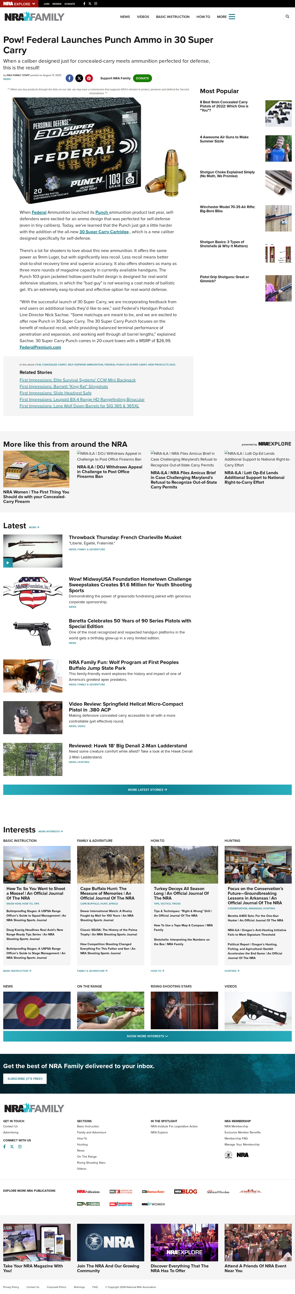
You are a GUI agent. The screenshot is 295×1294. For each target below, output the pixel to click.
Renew (57, 4)
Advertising (10, 1132)
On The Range (89, 986)
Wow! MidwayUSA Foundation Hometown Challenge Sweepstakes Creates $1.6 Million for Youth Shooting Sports (130, 584)
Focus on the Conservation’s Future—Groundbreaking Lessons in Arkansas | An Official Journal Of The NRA (255, 895)
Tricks (176, 904)
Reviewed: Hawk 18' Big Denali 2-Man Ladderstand (128, 746)
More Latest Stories (165, 789)
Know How (13, 904)
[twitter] (79, 76)
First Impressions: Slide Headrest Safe (56, 393)
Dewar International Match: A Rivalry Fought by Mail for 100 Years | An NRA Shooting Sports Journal (107, 915)
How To (27, 904)
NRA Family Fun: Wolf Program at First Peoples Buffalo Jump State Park (124, 665)
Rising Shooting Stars (171, 986)
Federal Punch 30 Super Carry (126, 365)
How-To (203, 16)
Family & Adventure (91, 549)
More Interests (49, 831)
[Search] (287, 17)
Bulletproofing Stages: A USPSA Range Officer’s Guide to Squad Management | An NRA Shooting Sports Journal (36, 915)
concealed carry (54, 365)
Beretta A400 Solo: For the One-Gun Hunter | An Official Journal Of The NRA (255, 918)
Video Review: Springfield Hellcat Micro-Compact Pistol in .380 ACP (126, 706)
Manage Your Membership (242, 1144)
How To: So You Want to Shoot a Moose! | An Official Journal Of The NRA (35, 893)
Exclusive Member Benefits (243, 1132)
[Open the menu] (232, 16)
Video (81, 726)
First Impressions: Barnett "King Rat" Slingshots (64, 386)
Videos (143, 16)
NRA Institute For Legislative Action (174, 1126)
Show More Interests (171, 1036)
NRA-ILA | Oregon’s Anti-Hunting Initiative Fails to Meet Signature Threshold (257, 932)
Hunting (83, 762)
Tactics (165, 904)
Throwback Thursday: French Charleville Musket (125, 537)
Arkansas (255, 908)
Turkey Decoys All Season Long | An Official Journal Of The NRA (181, 893)
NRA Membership (236, 1126)
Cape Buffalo (89, 904)
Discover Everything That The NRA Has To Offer (180, 1268)
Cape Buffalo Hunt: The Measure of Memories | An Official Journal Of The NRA (107, 893)
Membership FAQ (236, 1138)
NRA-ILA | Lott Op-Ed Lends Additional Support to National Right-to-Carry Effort (254, 477)
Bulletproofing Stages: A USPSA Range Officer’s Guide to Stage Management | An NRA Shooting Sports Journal (35, 953)
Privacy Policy (11, 1287)
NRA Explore (159, 1132)
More (32, 527)
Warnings (79, 1287)
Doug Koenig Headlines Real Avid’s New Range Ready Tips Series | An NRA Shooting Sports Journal (34, 934)
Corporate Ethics (56, 1287)
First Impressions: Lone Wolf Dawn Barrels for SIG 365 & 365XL (79, 406)
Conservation (237, 908)
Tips (36, 904)
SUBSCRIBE (25, 1078)
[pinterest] (89, 76)
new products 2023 (161, 365)
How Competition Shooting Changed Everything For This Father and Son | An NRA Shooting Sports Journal (107, 949)
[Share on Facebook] (69, 76)
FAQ (95, 1287)
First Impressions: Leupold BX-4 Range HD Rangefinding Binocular (82, 399)
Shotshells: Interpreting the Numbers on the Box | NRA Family (182, 941)
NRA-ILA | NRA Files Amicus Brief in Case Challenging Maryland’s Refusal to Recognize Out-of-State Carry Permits (184, 479)
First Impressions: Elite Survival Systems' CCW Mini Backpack (78, 380)
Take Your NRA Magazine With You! (33, 1268)
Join (46, 4)
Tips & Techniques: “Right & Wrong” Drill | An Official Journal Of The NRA (183, 913)
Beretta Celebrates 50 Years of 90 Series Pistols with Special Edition (130, 623)
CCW (38, 365)
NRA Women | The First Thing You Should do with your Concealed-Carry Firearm (36, 497)
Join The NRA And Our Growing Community (108, 1268)
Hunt (104, 904)
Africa (113, 904)
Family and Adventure (91, 1132)
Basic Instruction (173, 16)
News (125, 16)
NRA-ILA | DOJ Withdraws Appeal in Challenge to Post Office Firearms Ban (109, 472)
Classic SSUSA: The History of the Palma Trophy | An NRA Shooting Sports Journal (108, 932)
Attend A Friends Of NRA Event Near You (255, 1268)
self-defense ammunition (85, 365)
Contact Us (10, 1126)
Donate (70, 4)
